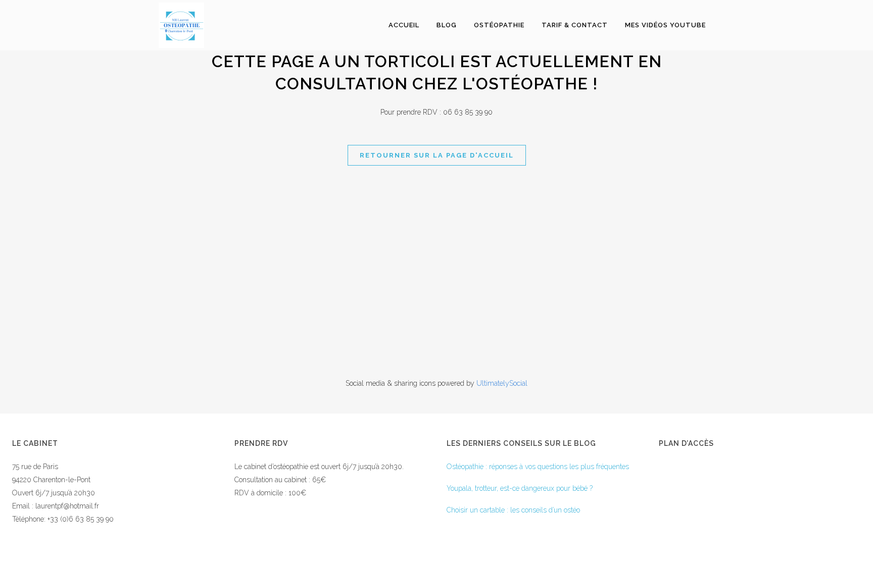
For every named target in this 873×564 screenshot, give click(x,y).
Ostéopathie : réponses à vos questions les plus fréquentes (538, 467)
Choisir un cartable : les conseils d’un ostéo (513, 510)
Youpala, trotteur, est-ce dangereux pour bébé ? (520, 488)
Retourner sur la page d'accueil (437, 155)
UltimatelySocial (501, 383)
